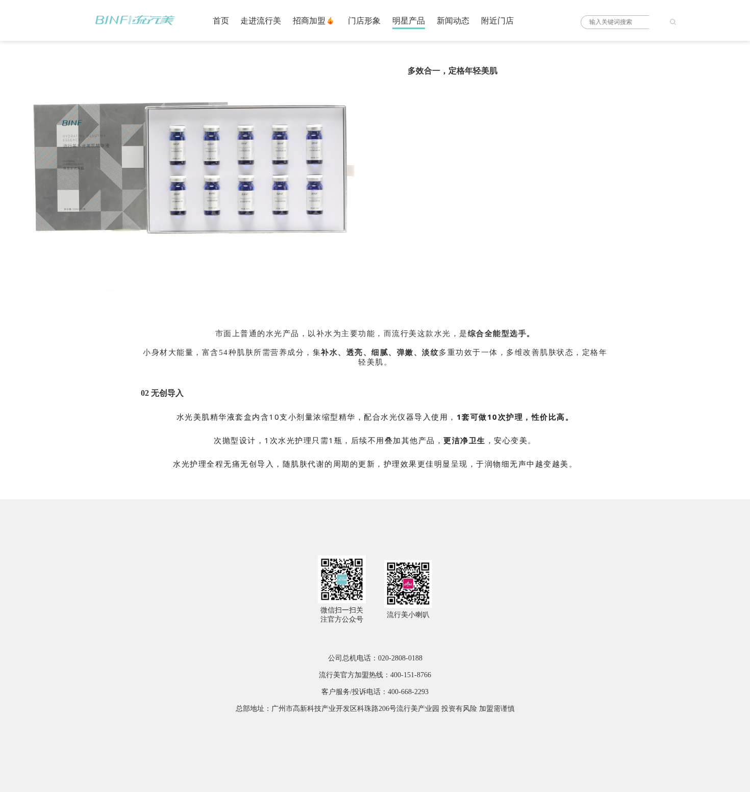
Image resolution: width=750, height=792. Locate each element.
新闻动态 (453, 20)
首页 (221, 20)
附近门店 (497, 20)
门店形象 (364, 20)
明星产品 (408, 20)
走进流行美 (260, 20)
